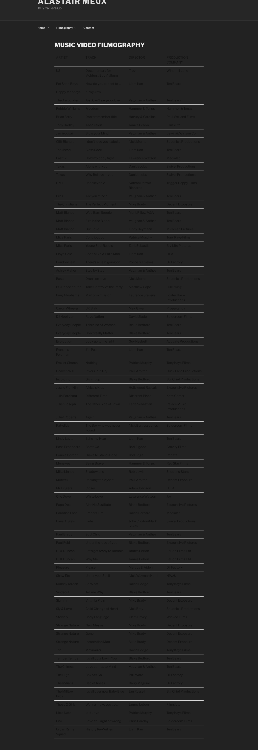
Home (41, 27)
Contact (88, 27)
